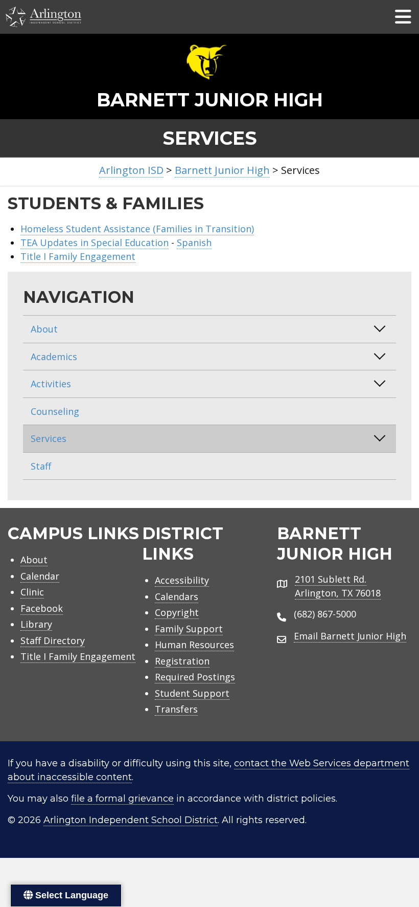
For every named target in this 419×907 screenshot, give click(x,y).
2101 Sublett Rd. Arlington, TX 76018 (338, 586)
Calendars (176, 596)
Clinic (32, 592)
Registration (182, 661)
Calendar (39, 576)
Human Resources (194, 644)
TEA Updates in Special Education (94, 242)
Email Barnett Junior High (350, 636)
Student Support (192, 693)
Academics (54, 356)
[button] (379, 328)
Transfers (176, 709)
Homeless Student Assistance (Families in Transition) (137, 229)
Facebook (41, 608)
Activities (51, 384)
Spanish (194, 242)
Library (36, 624)
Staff (41, 466)
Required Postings (195, 677)
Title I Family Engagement (77, 256)
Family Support (189, 629)
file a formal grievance (122, 798)
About (44, 329)
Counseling (55, 411)
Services (48, 438)
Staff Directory (52, 640)
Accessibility (182, 580)
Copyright (177, 612)
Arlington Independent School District (130, 820)
